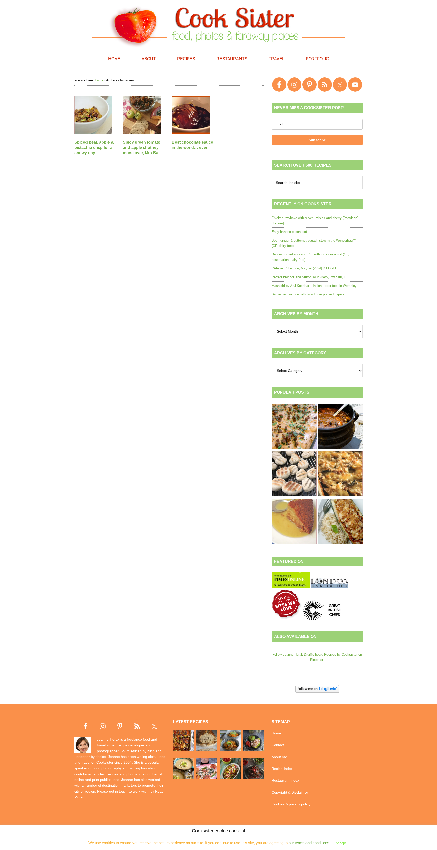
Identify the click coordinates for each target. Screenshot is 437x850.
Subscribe (317, 140)
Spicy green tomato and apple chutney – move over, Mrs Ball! (142, 147)
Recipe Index (282, 769)
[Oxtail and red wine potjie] (340, 427)
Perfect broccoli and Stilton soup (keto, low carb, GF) (310, 277)
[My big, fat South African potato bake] (340, 474)
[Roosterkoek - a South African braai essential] (294, 474)
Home (276, 733)
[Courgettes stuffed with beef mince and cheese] (340, 522)
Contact (278, 745)
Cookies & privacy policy (291, 804)
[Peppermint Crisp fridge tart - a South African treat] (294, 427)
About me (279, 757)
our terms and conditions (309, 843)
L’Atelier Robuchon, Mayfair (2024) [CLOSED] (305, 268)
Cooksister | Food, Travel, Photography (218, 25)
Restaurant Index (285, 780)
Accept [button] (341, 843)
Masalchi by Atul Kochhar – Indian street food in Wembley (314, 286)
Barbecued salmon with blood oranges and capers (308, 294)
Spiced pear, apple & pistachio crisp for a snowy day (94, 147)
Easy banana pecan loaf (289, 232)
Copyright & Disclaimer (290, 792)
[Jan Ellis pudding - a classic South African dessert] (294, 522)
